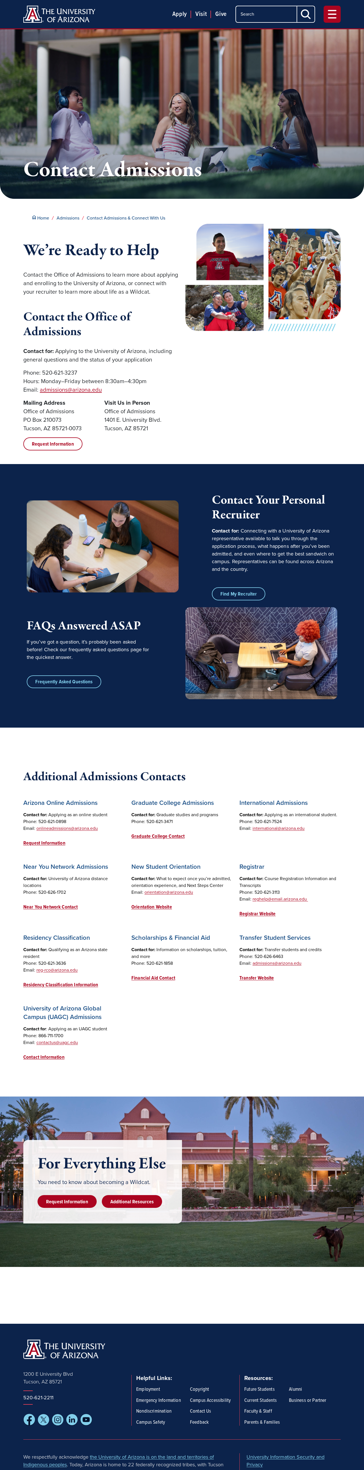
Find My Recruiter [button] (238, 594)
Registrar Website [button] (257, 914)
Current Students (260, 1401)
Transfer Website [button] (256, 978)
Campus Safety (150, 1422)
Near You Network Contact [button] (50, 907)
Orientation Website (151, 907)
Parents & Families (262, 1422)
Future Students (259, 1390)
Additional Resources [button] (132, 1202)
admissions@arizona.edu (71, 390)
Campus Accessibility (210, 1401)
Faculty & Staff (258, 1411)
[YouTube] (86, 1420)
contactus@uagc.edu (57, 1042)
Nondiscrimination (153, 1411)
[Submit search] (306, 14)
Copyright (199, 1390)
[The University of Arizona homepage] (59, 14)
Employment (148, 1390)
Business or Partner (307, 1401)
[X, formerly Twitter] (43, 1420)
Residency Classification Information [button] (60, 985)
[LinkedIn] (72, 1420)
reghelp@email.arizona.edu (280, 899)
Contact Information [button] (44, 1057)
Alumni (295, 1390)
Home (43, 218)
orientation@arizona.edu (168, 892)
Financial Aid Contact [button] (153, 978)
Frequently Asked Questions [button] (64, 682)
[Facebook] (29, 1420)
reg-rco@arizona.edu (57, 970)
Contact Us (200, 1411)
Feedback (199, 1422)
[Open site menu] (332, 14)
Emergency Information (158, 1401)
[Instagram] (58, 1420)
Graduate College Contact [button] (158, 836)
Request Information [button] (53, 444)
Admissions (68, 218)
